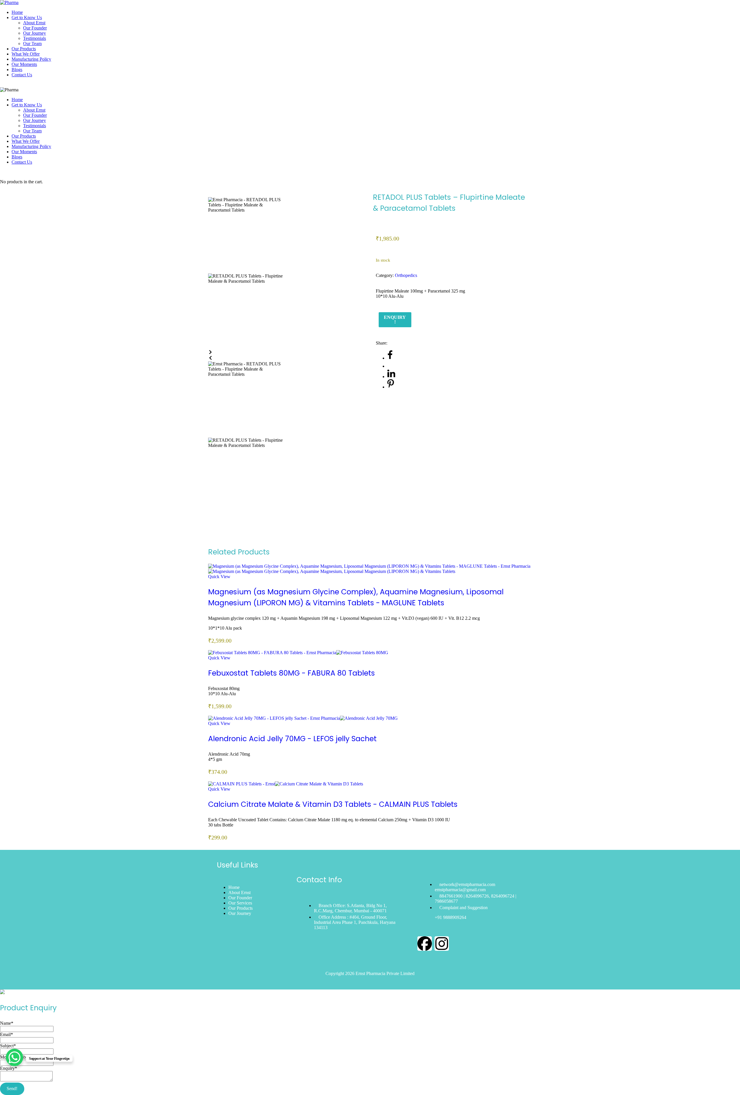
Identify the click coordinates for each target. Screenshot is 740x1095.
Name (6, 1023)
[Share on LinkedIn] (391, 376)
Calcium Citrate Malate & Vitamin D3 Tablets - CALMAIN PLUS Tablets (333, 804)
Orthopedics (406, 275)
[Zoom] (210, 194)
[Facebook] (424, 943)
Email (6, 1034)
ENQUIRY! (395, 319)
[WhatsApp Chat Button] (14, 1057)
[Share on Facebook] (390, 358)
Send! (12, 1088)
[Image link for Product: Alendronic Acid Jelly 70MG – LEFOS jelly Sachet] (303, 718)
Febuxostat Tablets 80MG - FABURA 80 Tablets (291, 673)
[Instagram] (441, 943)
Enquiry (8, 1068)
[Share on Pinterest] (390, 386)
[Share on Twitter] (390, 366)
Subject (8, 1045)
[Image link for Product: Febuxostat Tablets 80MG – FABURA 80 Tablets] (298, 652)
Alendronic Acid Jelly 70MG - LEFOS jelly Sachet (292, 739)
